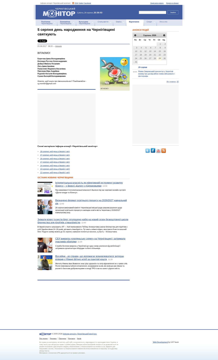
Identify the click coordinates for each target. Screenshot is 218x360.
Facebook (87, 3)
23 (165, 55)
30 (165, 58)
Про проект (43, 338)
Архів (79, 338)
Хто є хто (163, 22)
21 (155, 55)
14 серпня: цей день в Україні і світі (55, 166)
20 (150, 55)
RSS (76, 3)
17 (136, 55)
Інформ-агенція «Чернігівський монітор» (57, 9)
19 (145, 55)
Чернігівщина (46, 23)
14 (155, 51)
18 (141, 55)
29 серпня (142, 67)
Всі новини (171, 82)
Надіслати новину (157, 3)
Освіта (118, 22)
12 (145, 51)
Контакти (71, 338)
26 (145, 58)
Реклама (53, 338)
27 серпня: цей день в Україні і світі (55, 155)
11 (141, 51)
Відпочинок (134, 22)
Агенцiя (58, 46)
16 (165, 51)
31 (136, 62)
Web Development (160, 342)
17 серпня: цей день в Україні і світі (55, 162)
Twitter (81, 3)
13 (150, 51)
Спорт (149, 22)
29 (160, 58)
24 (136, 58)
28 (155, 58)
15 (160, 51)
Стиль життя (103, 22)
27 (150, 58)
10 (136, 51)
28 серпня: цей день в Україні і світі (55, 151)
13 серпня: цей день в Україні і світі (55, 169)
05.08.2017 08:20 (45, 46)
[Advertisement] (67, 119)
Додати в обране (172, 3)
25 (141, 58)
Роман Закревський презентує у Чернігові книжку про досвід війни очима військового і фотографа (156, 73)
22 (160, 55)
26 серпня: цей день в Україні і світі (55, 159)
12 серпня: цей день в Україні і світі (55, 173)
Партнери (62, 338)
